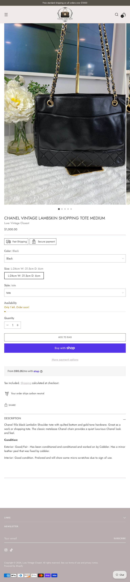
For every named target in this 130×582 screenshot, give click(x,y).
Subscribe (120, 538)
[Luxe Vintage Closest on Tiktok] (12, 550)
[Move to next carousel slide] (123, 496)
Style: (10, 285)
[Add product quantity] (7, 325)
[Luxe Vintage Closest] (65, 14)
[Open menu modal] (6, 14)
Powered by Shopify (13, 565)
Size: (23, 269)
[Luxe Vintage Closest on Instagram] (6, 550)
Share (12, 405)
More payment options (65, 359)
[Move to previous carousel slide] (115, 496)
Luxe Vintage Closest (16, 223)
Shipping (26, 383)
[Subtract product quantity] (18, 325)
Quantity (9, 318)
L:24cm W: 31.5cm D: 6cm (24, 276)
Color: (11, 251)
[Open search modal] (116, 14)
